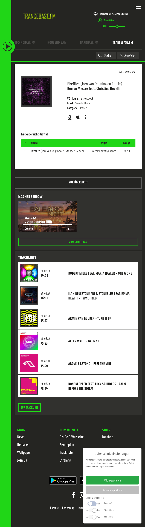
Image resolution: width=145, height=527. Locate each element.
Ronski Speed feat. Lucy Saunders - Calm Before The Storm (97, 385)
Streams (65, 460)
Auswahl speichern (112, 490)
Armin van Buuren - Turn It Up (89, 318)
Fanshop (107, 436)
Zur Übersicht (78, 182)
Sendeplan (67, 444)
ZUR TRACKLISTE (29, 407)
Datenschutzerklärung (118, 472)
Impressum (101, 472)
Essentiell (108, 503)
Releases (23, 444)
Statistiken (109, 509)
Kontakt (54, 508)
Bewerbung (68, 508)
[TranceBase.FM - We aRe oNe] (40, 22)
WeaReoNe (130, 71)
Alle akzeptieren (112, 480)
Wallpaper (24, 452)
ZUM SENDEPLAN (78, 242)
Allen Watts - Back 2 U (84, 340)
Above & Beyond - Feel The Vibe (90, 363)
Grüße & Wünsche (72, 436)
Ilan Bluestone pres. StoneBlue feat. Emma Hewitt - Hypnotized (99, 295)
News (20, 436)
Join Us (22, 460)
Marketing (108, 516)
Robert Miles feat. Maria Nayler (114, 13)
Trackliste (66, 452)
